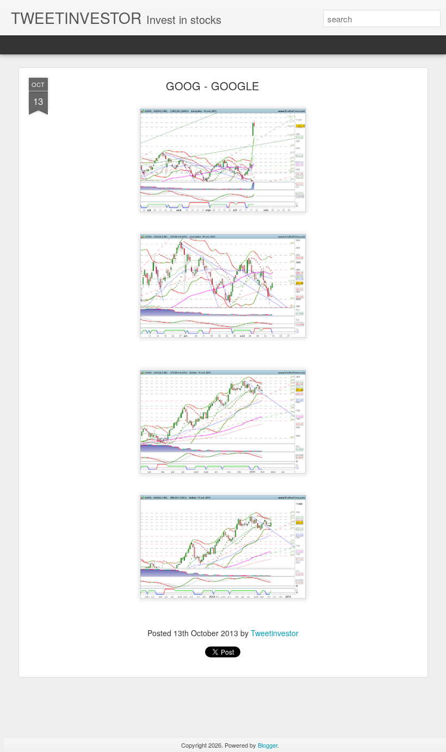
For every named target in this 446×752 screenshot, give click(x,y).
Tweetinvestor (275, 632)
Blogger (267, 745)
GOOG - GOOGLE (212, 86)
